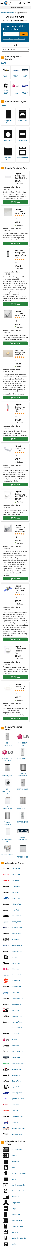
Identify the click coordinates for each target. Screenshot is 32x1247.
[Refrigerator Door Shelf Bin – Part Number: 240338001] (8, 495)
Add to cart (17, 202)
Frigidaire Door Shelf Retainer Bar (20, 211)
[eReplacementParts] (6, 3)
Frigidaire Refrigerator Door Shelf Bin (21, 175)
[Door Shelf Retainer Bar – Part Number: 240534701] (8, 314)
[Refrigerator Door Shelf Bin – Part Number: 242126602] (8, 177)
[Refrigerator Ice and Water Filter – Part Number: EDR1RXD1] (8, 254)
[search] (19, 3)
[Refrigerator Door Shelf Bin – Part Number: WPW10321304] (8, 353)
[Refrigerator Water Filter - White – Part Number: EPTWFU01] (8, 408)
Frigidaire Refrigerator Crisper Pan (20, 686)
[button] (2, 3)
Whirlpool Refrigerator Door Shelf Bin (21, 352)
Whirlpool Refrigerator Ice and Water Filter (20, 253)
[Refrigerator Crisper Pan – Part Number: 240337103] (8, 687)
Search (23, 34)
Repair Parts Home (7, 13)
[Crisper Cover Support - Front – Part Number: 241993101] (8, 650)
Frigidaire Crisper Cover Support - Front (20, 649)
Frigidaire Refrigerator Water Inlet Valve (20, 589)
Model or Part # (15, 3)
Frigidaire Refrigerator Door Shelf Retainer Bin (20, 528)
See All (3, 63)
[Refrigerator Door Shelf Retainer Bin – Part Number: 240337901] (8, 528)
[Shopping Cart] (28, 3)
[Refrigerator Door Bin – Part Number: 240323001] (8, 449)
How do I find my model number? (14, 39)
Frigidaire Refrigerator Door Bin (20, 448)
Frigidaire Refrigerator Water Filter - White (20, 408)
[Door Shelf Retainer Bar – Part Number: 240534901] (8, 212)
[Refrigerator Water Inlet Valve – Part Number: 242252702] (8, 589)
